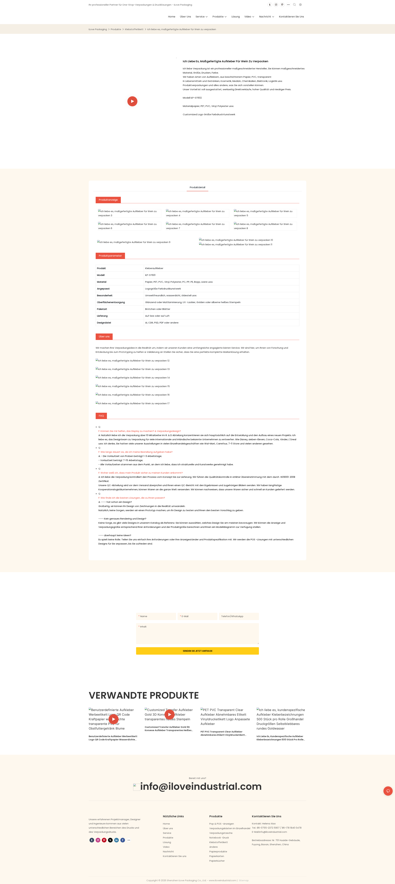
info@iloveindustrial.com (201, 786)
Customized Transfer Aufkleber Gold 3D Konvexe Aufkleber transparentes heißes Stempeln (168, 729)
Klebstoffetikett (134, 29)
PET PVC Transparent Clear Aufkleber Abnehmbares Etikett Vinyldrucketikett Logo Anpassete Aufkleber (223, 733)
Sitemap (243, 880)
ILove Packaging (98, 29)
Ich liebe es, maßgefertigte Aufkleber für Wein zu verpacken (181, 29)
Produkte (116, 29)
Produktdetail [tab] (197, 187)
